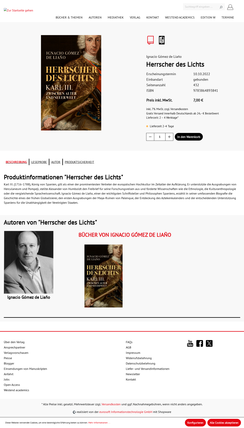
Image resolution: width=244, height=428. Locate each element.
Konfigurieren (195, 422)
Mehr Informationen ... (99, 422)
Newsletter (133, 374)
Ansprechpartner (14, 347)
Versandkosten (111, 404)
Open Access (12, 385)
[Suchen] (221, 6)
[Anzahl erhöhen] (169, 137)
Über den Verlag (14, 342)
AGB (128, 347)
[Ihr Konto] (230, 7)
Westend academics (16, 390)
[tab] (16, 162)
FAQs (129, 342)
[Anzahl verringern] (150, 137)
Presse (8, 358)
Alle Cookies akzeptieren (224, 422)
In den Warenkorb (188, 137)
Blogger (9, 363)
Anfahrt (8, 374)
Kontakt (131, 379)
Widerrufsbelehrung (139, 358)
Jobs (7, 379)
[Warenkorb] (238, 7)
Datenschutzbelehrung (140, 363)
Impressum (133, 353)
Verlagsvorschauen (16, 353)
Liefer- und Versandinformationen (147, 369)
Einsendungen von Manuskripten (25, 369)
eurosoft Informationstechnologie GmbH (125, 412)
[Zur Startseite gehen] (18, 11)
